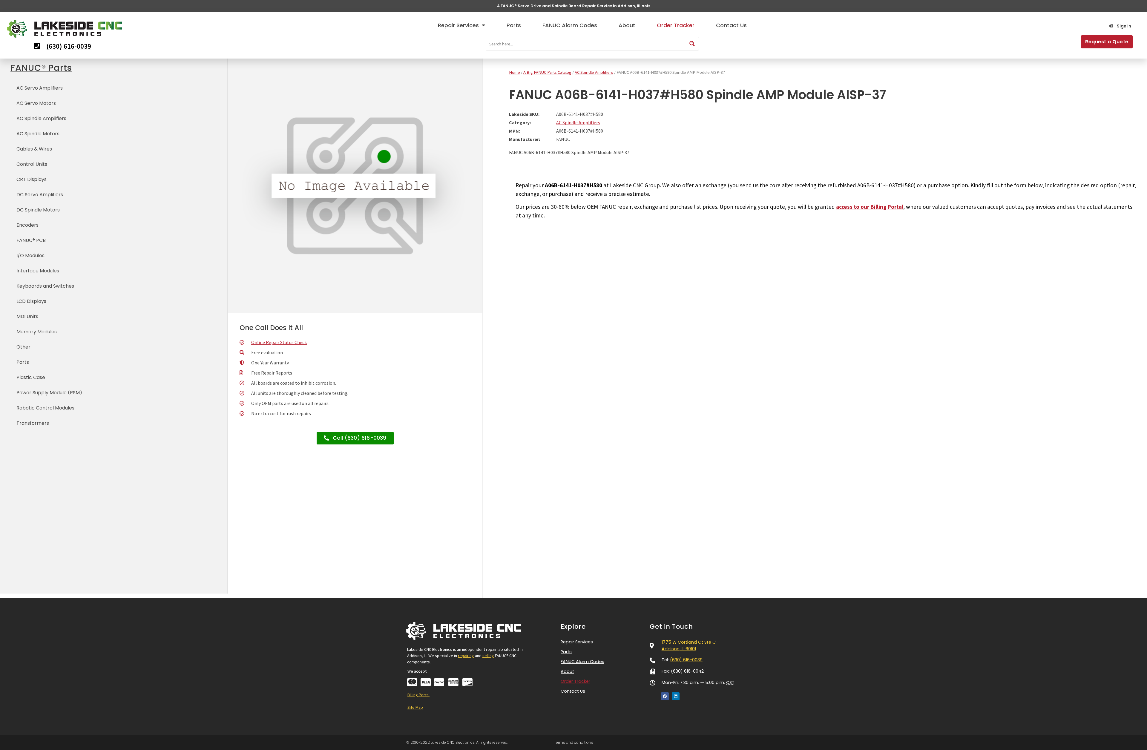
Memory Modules (36, 331)
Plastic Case (30, 377)
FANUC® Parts (41, 68)
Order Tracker (675, 25)
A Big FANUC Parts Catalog (547, 72)
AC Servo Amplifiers (39, 88)
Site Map (415, 707)
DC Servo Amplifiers (39, 194)
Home (514, 72)
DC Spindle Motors (38, 209)
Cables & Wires (34, 148)
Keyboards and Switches (45, 286)
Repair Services (458, 25)
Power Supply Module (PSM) (49, 392)
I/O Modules (30, 255)
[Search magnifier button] (692, 43)
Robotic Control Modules (45, 407)
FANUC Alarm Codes (569, 25)
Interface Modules (37, 270)
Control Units (31, 164)
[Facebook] (665, 696)
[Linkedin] (676, 696)
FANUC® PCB (31, 240)
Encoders (27, 225)
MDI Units (27, 316)
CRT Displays (31, 179)
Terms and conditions (573, 742)
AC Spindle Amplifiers (41, 118)
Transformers (32, 423)
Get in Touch (671, 626)
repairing (466, 655)
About (627, 25)
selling (488, 655)
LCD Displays (31, 301)
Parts (514, 25)
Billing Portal (418, 694)
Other (23, 346)
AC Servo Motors (36, 103)
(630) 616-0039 (686, 660)
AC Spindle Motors (37, 133)
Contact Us (731, 25)
